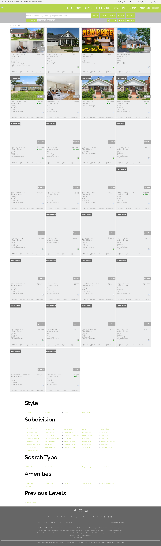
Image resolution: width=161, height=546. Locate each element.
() (123, 2)
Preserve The (86, 444)
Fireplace (67, 483)
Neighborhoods (103, 8)
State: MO (50, 20)
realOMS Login (111, 542)
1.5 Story (47, 412)
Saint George (105, 444)
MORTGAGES (18, 2)
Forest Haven (49, 432)
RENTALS (10, 2)
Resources (145, 8)
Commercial (30, 466)
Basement (29, 483)
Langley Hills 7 (105, 438)
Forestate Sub (86, 432)
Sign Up (95, 517)
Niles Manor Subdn (70, 444)
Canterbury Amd (31, 432)
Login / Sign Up (154, 2)
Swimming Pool (87, 483)
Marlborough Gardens (108, 441)
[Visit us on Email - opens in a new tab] (158, 8)
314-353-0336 (108, 517)
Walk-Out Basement (107, 483)
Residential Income (107, 467)
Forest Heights (68, 432)
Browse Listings (120, 542)
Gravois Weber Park (32, 438)
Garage (28, 486)
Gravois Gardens (87, 435)
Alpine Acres (68, 429)
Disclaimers (102, 542)
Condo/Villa (49, 467)
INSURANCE (27, 2)
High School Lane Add (52, 438)
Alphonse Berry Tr (51, 429)
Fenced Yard (49, 483)
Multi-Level (86, 412)
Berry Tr (84, 429)
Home (69, 8)
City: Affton (41, 20)
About (79, 8)
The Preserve (86, 447)
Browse (31, 502)
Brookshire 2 (105, 429)
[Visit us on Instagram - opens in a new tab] (155, 8)
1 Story (28, 412)
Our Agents (119, 8)
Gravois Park (105, 435)
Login (89, 517)
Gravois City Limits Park (71, 435)
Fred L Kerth (105, 432)
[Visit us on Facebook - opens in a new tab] (153, 8)
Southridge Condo (69, 447)
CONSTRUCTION (37, 2)
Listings (89, 8)
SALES (4, 2)
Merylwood (48, 444)
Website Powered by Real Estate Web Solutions (50, 542)
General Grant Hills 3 (51, 435)
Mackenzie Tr (86, 441)
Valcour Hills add (106, 447)
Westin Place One (32, 450)
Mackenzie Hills (50, 441)
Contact (132, 8)
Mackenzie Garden (32, 441)
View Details (27, 40)
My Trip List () (144, 2)
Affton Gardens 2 (31, 429)
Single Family (86, 467)
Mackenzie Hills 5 (69, 441)
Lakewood (85, 438)
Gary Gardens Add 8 (32, 435)
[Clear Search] (108, 20)
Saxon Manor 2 (50, 447)
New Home (67, 467)
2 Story (66, 412)
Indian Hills (67, 438)
